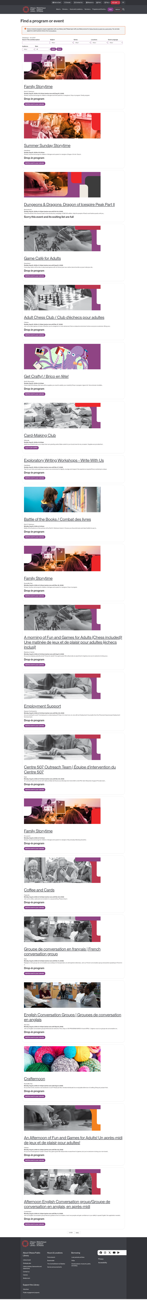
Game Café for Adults (42, 258)
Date (36, 46)
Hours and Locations (76, 9)
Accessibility (102, 1263)
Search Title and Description (31, 39)
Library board (27, 1260)
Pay (107, 2)
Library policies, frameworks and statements (32, 1267)
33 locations (52, 31)
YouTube (114, 1252)
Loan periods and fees (78, 1257)
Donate (68, 2)
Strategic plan (27, 1263)
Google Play (118, 1252)
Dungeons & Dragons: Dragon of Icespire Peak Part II (69, 204)
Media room (26, 1278)
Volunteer (26, 1289)
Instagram (105, 1252)
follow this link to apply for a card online (101, 29)
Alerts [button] (117, 9)
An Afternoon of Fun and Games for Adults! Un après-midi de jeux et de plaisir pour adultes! (73, 1140)
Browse (64, 9)
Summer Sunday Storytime (47, 145)
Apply (53, 49)
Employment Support (42, 706)
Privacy (100, 1259)
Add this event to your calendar (34, 104)
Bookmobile (50, 1260)
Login (115, 2)
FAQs (73, 1260)
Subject (52, 39)
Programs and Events (98, 9)
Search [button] (123, 9)
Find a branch (51, 1257)
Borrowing (75, 1253)
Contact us (26, 1271)
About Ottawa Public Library (32, 1254)
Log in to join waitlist (31, 447)
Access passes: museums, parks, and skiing (81, 1264)
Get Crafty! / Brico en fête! (46, 376)
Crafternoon (34, 1078)
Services (87, 9)
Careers (25, 1275)
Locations (94, 39)
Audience (25, 46)
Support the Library (31, 1285)
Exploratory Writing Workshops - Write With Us (64, 460)
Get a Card (57, 2)
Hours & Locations (55, 1253)
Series (76, 39)
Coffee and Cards (39, 889)
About (58, 9)
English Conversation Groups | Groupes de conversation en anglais (72, 1017)
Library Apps (123, 1252)
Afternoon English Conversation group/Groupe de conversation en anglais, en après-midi (67, 1204)
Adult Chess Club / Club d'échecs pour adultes (64, 317)
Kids (110, 9)
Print (99, 2)
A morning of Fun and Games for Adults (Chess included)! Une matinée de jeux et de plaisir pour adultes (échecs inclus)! (73, 642)
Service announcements (54, 1267)
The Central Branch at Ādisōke (56, 1264)
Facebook (101, 1252)
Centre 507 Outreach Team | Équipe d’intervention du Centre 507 (70, 769)
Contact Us (79, 2)
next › (77, 1232)
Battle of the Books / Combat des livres (57, 519)
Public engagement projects (31, 1292)
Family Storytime (38, 86)
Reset (59, 49)
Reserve (90, 2)
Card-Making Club (40, 435)
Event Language (113, 39)
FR (123, 2)
